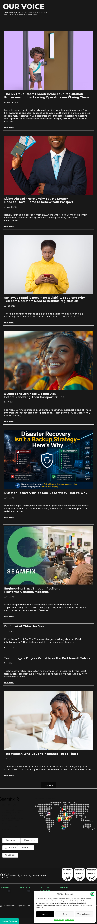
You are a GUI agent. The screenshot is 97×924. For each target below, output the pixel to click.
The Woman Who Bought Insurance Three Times (41, 754)
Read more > (9, 127)
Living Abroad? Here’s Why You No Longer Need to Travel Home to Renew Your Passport (38, 200)
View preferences (84, 914)
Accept (45, 914)
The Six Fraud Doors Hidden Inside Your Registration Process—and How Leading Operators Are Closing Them (46, 95)
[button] (92, 894)
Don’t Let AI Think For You (24, 626)
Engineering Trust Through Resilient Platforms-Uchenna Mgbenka (32, 590)
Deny (65, 914)
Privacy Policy (59, 920)
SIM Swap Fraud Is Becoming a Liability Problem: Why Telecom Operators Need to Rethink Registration (44, 299)
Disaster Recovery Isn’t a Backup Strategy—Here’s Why (45, 493)
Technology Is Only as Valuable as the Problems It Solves (47, 658)
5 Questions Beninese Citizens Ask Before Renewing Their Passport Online (34, 395)
